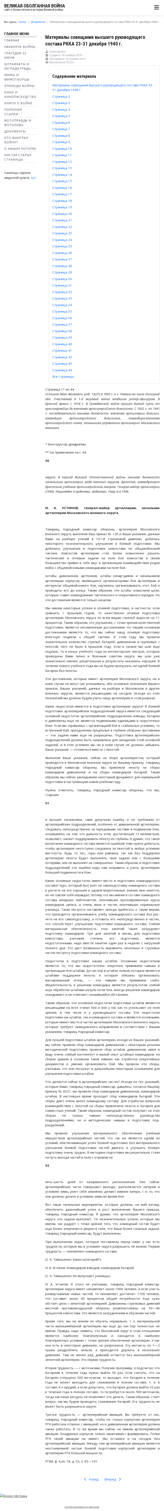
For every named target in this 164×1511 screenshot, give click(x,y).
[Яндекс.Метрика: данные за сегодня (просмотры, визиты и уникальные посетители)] (13, 1496)
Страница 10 (62, 148)
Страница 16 (62, 187)
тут (33, 177)
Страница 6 (61, 122)
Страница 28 (62, 266)
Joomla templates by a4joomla (82, 1506)
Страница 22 (62, 227)
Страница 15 (62, 181)
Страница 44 (62, 370)
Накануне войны (19, 47)
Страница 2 (61, 96)
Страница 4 (61, 109)
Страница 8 (61, 135)
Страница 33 (62, 298)
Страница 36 (62, 318)
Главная (11, 40)
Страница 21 (62, 220)
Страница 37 (62, 324)
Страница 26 (62, 253)
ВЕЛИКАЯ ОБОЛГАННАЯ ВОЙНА (34, 6)
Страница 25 (62, 246)
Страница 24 (62, 240)
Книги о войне (18, 103)
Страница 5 (61, 116)
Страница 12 (62, 161)
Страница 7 (61, 129)
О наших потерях (20, 149)
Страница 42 (62, 357)
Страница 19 (62, 207)
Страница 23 (62, 233)
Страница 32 (62, 292)
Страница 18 (62, 200)
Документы (15, 131)
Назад (93, 1479)
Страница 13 (62, 168)
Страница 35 (62, 311)
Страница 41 (62, 350)
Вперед (110, 1479)
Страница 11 (62, 155)
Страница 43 (62, 363)
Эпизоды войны (19, 86)
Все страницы (63, 376)
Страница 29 (62, 272)
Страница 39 (62, 337)
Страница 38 (62, 331)
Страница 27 (62, 259)
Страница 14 (62, 174)
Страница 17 (62, 194)
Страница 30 (62, 279)
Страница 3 (61, 103)
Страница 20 (62, 213)
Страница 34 (62, 305)
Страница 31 (62, 285)
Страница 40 (62, 344)
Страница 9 (61, 142)
